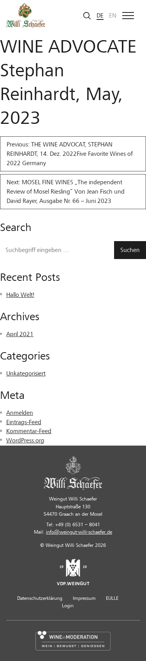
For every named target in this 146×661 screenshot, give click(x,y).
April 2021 (19, 334)
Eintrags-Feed (23, 422)
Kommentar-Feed (28, 431)
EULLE (112, 598)
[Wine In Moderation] (72, 640)
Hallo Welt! (20, 294)
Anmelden (19, 412)
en (112, 15)
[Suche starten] (87, 15)
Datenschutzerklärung (39, 598)
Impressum (84, 598)
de (100, 15)
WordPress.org (25, 440)
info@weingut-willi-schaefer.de (79, 532)
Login (68, 606)
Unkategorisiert (26, 373)
